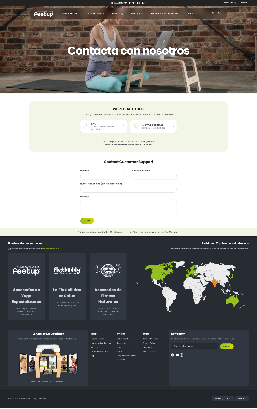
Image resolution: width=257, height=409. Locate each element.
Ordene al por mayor (100, 351)
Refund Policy (149, 351)
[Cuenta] (213, 13)
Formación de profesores (165, 13)
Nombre (84, 170)
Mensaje (84, 196)
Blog (119, 347)
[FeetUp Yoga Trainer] (43, 13)
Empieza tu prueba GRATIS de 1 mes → (48, 381)
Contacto (121, 360)
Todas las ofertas (95, 13)
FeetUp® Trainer (69, 13)
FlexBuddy (117, 13)
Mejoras (94, 347)
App (93, 355)
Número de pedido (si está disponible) (101, 183)
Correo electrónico (140, 170)
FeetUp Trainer (97, 339)
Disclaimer (147, 347)
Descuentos (122, 343)
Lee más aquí (50, 248)
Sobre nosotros (124, 339)
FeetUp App (137, 13)
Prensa (120, 351)
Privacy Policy (149, 343)
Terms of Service (150, 339)
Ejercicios (191, 13)
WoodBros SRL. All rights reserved (32, 398)
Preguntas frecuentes (126, 355)
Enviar (87, 221)
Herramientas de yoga (101, 343)
